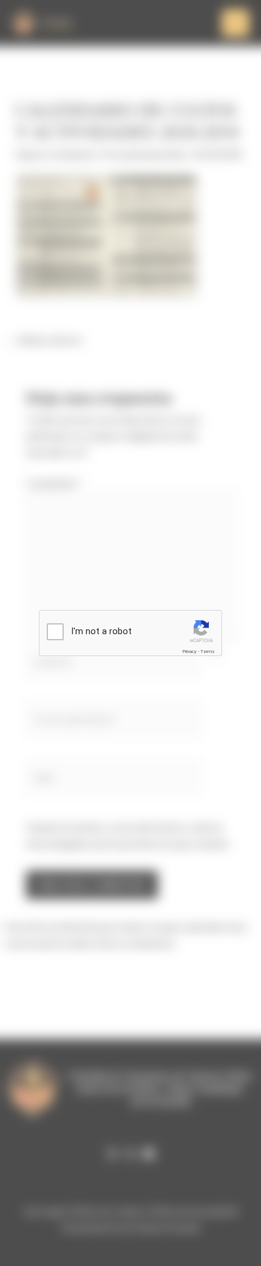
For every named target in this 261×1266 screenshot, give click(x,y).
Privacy (189, 651)
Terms (207, 651)
